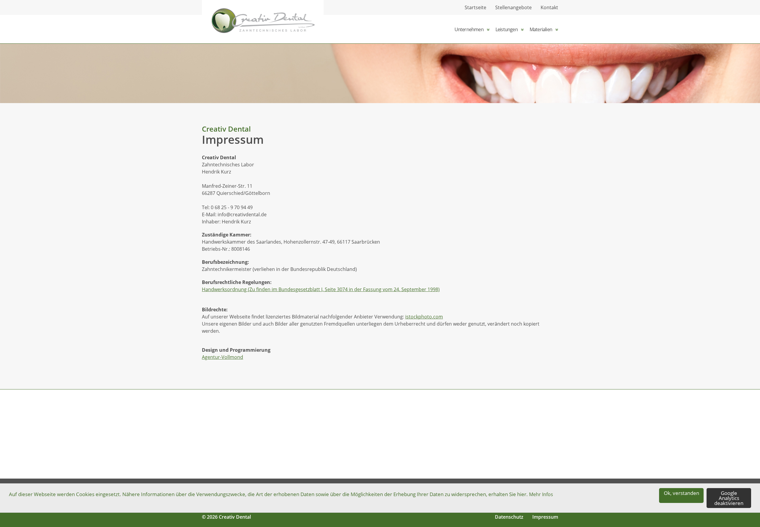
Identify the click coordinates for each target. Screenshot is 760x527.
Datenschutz (509, 517)
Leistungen (506, 29)
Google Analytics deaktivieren (728, 498)
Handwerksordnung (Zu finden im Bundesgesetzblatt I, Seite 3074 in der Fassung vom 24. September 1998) (321, 289)
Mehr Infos (541, 494)
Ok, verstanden (681, 493)
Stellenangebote (513, 7)
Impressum (545, 517)
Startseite (475, 7)
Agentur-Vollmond (222, 357)
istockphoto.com (424, 316)
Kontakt (549, 7)
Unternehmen (469, 29)
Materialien (541, 29)
